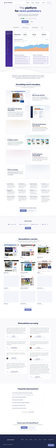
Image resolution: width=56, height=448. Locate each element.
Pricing (32, 2)
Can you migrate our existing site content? (19, 405)
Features (27, 2)
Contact (43, 2)
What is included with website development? (19, 397)
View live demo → (28, 24)
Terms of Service (50, 439)
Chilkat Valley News (14, 348)
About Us (35, 439)
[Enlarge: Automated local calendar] (18, 157)
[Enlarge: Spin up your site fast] (18, 97)
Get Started (49, 2)
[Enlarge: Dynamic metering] (18, 127)
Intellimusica (37, 377)
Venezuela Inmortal (14, 372)
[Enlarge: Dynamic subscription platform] (37, 112)
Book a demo (32, 427)
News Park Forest (14, 358)
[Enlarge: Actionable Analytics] (37, 172)
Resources (37, 2)
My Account (45, 439)
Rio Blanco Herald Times (38, 348)
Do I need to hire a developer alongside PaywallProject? (20, 402)
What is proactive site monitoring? (17, 399)
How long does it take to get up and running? (19, 408)
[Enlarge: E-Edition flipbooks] (37, 142)
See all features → (32, 210)
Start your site (28, 309)
